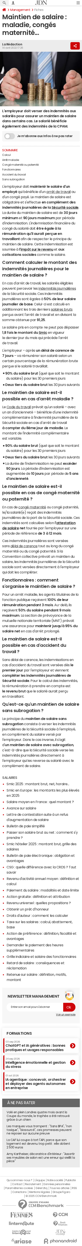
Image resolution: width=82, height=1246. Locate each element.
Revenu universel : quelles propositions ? (39, 903)
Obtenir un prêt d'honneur (28, 909)
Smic (43, 332)
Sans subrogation (13, 179)
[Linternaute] (21, 1224)
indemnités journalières (57, 288)
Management (20, 9)
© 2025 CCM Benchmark (41, 1196)
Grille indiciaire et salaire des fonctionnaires (41, 956)
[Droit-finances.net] (60, 1223)
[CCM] (60, 1215)
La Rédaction (12, 44)
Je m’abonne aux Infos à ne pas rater (45, 136)
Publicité (70, 1180)
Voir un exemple (65, 1014)
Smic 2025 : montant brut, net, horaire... (38, 784)
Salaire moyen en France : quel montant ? (40, 802)
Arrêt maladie (10, 160)
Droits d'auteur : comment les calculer (37, 915)
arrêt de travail (58, 191)
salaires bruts (62, 309)
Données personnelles (56, 1184)
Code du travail (19, 407)
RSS (74, 1188)
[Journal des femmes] (21, 1215)
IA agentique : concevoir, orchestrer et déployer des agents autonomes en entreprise (35, 1081)
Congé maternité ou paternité (20, 164)
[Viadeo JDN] (60, 1232)
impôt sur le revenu (37, 249)
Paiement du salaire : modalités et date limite (43, 890)
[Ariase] (21, 1241)
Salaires (9, 777)
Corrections (19, 1192)
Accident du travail (14, 174)
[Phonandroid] (60, 1241)
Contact (17, 1184)
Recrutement (33, 1184)
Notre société (55, 1180)
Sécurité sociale (65, 207)
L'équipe (40, 1180)
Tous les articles (60, 1188)
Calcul (6, 155)
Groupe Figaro (61, 1192)
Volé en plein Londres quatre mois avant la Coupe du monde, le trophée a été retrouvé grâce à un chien (38, 1116)
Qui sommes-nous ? (19, 1180)
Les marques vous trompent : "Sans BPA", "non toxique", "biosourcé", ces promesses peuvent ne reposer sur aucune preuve (39, 1130)
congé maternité (32, 507)
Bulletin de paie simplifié (26, 826)
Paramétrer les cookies (19, 1188)
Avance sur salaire (21, 808)
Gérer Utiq (41, 1188)
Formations (19, 1033)
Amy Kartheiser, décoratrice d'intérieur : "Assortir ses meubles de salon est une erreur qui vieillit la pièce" (41, 1157)
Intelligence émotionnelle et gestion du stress (35, 1063)
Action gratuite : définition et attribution (38, 896)
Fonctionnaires (11, 169)
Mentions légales (39, 1192)
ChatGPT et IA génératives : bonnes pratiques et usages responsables (35, 1046)
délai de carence (24, 546)
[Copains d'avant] (21, 1232)
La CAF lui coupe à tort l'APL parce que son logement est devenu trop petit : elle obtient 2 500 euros (38, 1143)
